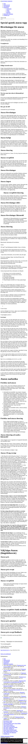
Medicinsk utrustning (8, 14)
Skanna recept (6, 5)
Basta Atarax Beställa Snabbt (10, 730)
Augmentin (8, 8)
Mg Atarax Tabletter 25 (8, 728)
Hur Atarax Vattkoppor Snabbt (10, 727)
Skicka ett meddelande (6, 654)
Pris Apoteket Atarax (8, 724)
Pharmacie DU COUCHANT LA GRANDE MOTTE (14, 681)
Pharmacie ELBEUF (8, 686)
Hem (4, 3)
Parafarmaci (6, 7)
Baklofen (8, 12)
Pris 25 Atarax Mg (7, 722)
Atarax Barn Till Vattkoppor (9, 732)
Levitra (8, 11)
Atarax (7, 10)
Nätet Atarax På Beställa (9, 726)
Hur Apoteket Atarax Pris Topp (10, 731)
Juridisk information (5, 736)
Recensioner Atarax (7, 721)
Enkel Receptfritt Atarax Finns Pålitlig (12, 723)
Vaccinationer (6, 6)
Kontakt (12, 736)
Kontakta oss (6, 15)
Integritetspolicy (4, 742)
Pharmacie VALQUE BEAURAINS (11, 689)
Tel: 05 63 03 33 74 (5, 650)
